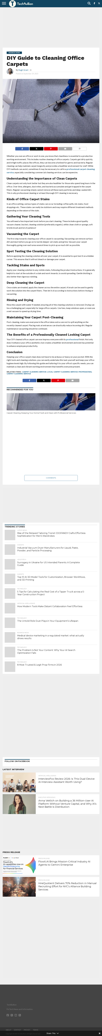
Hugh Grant (23, 70)
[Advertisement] (51, 27)
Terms (35, 1030)
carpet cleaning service (34, 372)
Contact (17, 1030)
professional (72, 339)
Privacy (27, 1030)
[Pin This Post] (51, 148)
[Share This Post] (36, 148)
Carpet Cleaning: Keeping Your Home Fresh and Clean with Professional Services (41, 413)
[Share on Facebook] (22, 148)
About (8, 1030)
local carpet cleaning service (62, 372)
